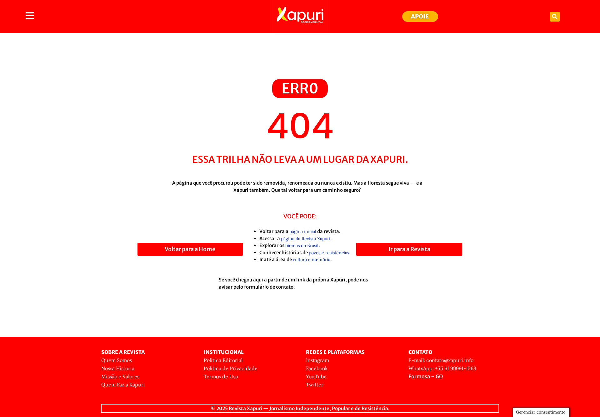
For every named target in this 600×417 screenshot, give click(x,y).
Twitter (314, 384)
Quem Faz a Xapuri (123, 384)
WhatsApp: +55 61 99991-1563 (442, 368)
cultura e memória (311, 259)
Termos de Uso (221, 376)
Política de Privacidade (231, 368)
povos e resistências (329, 253)
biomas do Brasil (301, 245)
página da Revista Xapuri (305, 238)
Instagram (317, 360)
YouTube (316, 376)
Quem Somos (116, 360)
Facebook (317, 368)
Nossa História (117, 368)
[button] (555, 17)
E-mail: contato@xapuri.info (440, 360)
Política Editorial (223, 360)
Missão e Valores (120, 376)
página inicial (302, 231)
